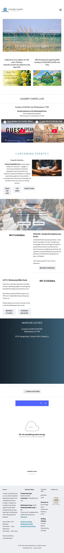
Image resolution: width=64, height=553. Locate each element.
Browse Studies (9, 312)
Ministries (38, 223)
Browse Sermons (47, 268)
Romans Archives (24, 312)
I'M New (17, 189)
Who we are (7, 190)
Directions (29, 188)
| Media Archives (32, 391)
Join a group (24, 223)
